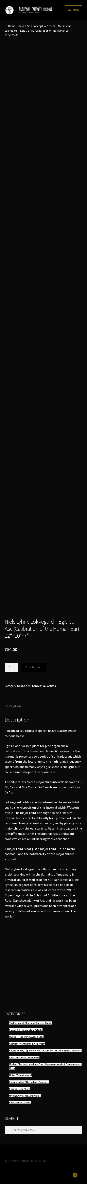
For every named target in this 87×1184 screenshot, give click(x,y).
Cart (67, 1174)
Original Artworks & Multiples (25, 1095)
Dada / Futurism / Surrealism (24, 1057)
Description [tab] (13, 706)
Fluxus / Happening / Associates (26, 1036)
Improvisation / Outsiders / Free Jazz (29, 1081)
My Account (14, 1177)
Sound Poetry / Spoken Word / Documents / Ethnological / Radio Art (45, 1050)
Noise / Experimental (20, 1075)
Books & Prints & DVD (20, 1102)
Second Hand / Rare (19, 1088)
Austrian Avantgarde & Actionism (27, 1043)
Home (11, 26)
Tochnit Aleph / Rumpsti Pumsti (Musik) (30, 1022)
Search (43, 1177)
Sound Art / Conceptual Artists (36, 26)
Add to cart (34, 667)
